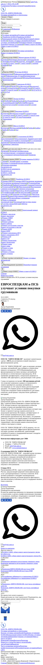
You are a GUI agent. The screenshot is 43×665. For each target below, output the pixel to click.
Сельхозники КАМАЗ (25, 136)
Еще (3, 67)
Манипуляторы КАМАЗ (27, 57)
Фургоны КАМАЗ (21, 72)
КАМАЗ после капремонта (10, 169)
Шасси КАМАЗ (19, 126)
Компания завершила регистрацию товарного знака (19, 563)
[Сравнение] (5, 29)
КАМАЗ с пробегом (8, 173)
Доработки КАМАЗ (23, 179)
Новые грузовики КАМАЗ (10, 53)
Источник (4, 485)
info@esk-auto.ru (15, 446)
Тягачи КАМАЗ (19, 99)
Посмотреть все (6, 167)
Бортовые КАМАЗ (22, 111)
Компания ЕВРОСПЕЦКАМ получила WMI (17, 571)
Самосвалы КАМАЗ (24, 84)
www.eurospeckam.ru (19, 448)
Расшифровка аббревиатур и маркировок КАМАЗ (19, 578)
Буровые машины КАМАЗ (29, 159)
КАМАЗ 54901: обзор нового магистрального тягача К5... (21, 556)
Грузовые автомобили (26, 51)
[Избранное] (15, 29)
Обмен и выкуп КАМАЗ (27, 271)
